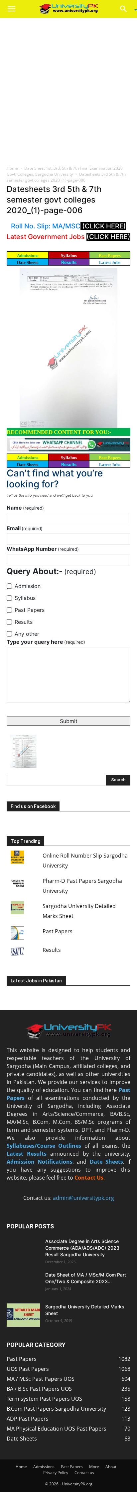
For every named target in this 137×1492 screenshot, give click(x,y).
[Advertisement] (68, 89)
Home (12, 168)
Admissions (44, 1466)
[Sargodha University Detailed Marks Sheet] (23, 1315)
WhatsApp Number (43, 548)
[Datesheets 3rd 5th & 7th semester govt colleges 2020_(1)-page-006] (68, 347)
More (94, 1466)
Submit (68, 721)
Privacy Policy (55, 1472)
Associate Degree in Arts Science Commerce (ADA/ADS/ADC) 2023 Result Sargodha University (82, 1247)
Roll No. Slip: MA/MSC (45, 226)
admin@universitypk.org (83, 1198)
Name (25, 507)
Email (25, 528)
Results (68, 262)
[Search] (125, 9)
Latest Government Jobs (46, 237)
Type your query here (46, 641)
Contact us (84, 1472)
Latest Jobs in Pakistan (36, 980)
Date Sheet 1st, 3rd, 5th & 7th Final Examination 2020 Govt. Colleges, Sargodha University (65, 171)
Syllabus (69, 255)
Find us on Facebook (33, 806)
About (110, 1466)
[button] (11, 9)
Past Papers (57, 931)
